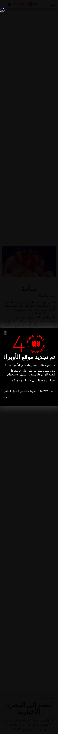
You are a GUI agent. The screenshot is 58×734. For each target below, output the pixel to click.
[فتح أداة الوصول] (2, 10)
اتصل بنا (6, 396)
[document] (29, 367)
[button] (5, 333)
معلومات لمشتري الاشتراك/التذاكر (20, 391)
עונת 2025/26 (46, 391)
